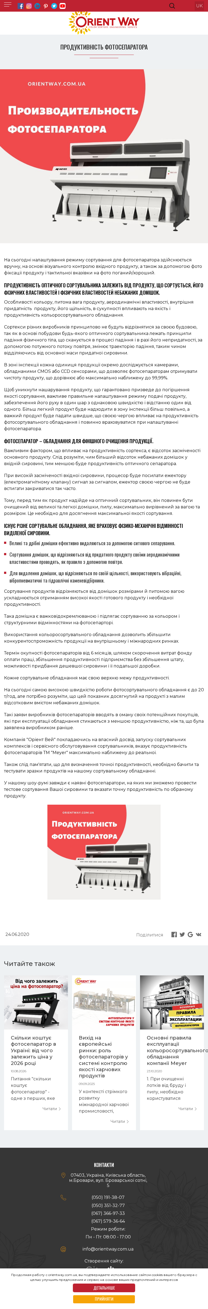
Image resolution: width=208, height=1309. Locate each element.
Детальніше (104, 1288)
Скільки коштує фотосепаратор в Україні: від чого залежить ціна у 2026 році (33, 1050)
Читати (50, 1108)
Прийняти (104, 1299)
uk (199, 5)
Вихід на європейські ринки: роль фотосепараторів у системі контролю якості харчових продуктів (103, 1057)
